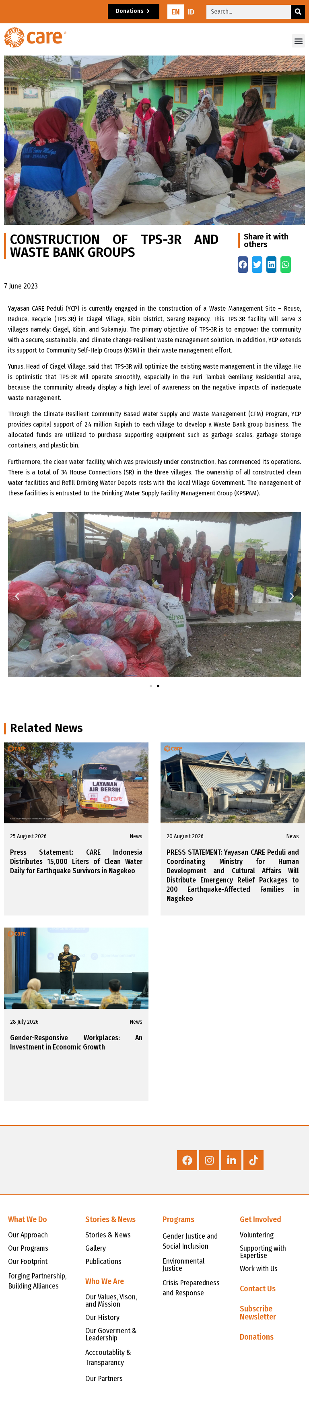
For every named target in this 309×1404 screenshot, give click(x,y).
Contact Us (258, 1288)
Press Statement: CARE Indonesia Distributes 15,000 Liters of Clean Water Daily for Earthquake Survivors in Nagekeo (76, 861)
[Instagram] (209, 1160)
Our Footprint (27, 1261)
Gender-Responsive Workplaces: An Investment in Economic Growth (76, 1042)
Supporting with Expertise (263, 1252)
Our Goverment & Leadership (111, 1334)
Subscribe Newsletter (258, 1313)
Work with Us (259, 1268)
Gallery (95, 1248)
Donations (257, 1337)
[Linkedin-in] (231, 1160)
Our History (102, 1317)
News (136, 836)
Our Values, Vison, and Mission (111, 1301)
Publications (103, 1261)
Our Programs (28, 1248)
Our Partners (104, 1378)
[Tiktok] (253, 1160)
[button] (298, 40)
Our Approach (28, 1235)
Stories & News (108, 1235)
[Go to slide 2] (158, 686)
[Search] (298, 12)
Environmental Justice (183, 1265)
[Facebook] (187, 1160)
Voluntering (257, 1235)
